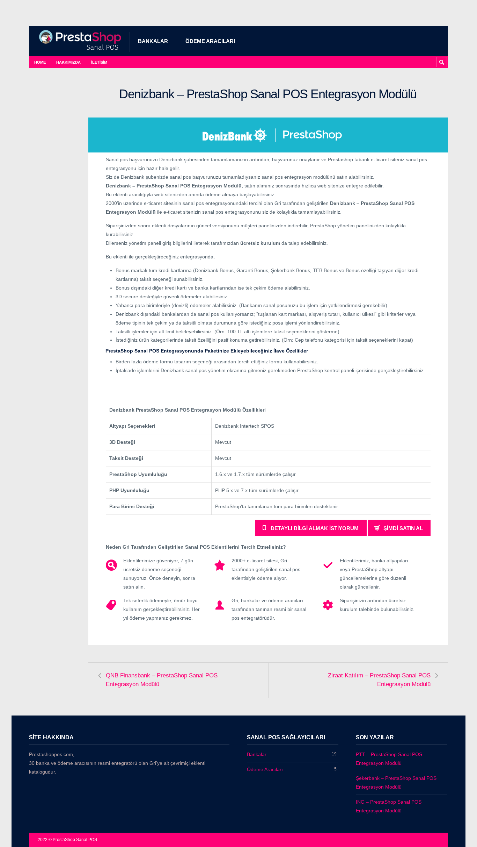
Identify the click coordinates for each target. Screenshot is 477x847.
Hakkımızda (68, 62)
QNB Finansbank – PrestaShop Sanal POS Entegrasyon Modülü (162, 680)
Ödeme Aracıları (210, 41)
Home (40, 62)
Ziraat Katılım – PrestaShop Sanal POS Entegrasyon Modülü (379, 680)
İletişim (99, 62)
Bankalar (153, 41)
